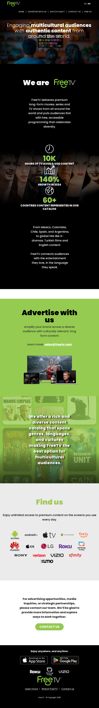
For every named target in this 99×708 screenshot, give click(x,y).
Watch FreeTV (50, 689)
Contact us (67, 689)
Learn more (31, 689)
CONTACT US (74, 11)
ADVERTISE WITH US (37, 11)
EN (89, 3)
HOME (21, 11)
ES (85, 3)
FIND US (88, 11)
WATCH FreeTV (57, 11)
